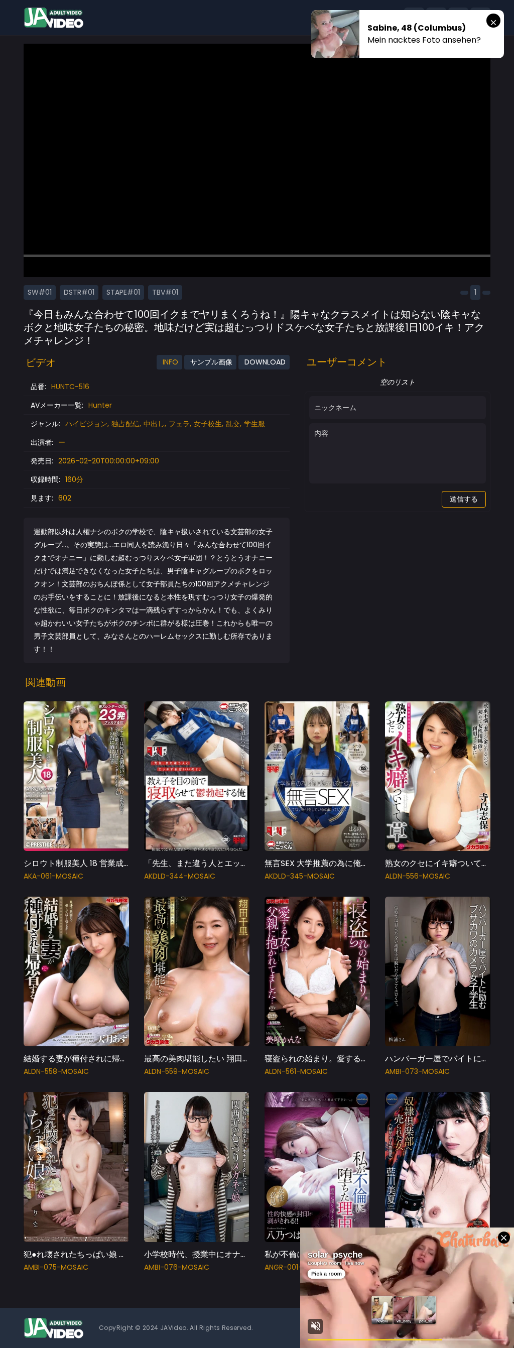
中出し (154, 424)
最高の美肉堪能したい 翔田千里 (201, 1058)
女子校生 (208, 424)
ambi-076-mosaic (176, 1267)
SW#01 (40, 292)
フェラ (179, 424)
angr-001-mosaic (297, 1267)
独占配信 (125, 424)
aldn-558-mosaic (56, 1071)
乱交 (233, 424)
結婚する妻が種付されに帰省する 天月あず (101, 1058)
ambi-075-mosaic (56, 1267)
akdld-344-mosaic (179, 876)
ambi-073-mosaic (417, 1071)
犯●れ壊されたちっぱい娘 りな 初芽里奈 (96, 1254)
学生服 (254, 424)
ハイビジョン (86, 424)
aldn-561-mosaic (296, 1071)
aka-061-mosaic (53, 876)
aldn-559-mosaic (176, 1071)
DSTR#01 (79, 292)
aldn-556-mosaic (417, 876)
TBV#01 (165, 292)
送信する (464, 499)
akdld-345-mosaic (300, 876)
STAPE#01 (123, 292)
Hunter (100, 405)
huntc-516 (70, 387)
